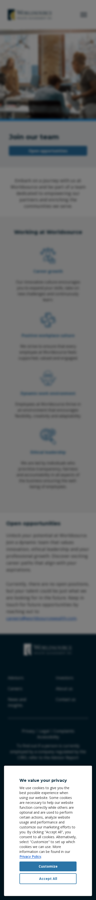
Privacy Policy (30, 856)
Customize (48, 866)
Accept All (48, 878)
